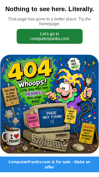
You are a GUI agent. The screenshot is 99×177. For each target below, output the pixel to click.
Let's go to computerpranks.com (49, 36)
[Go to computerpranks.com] (49, 104)
